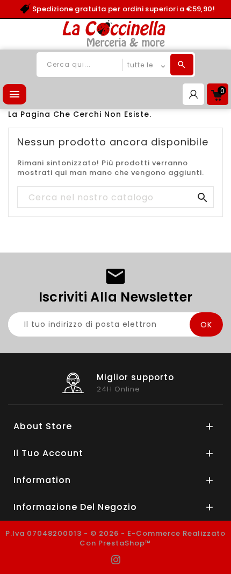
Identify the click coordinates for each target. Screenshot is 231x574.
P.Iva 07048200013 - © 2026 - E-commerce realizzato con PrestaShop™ (115, 538)
